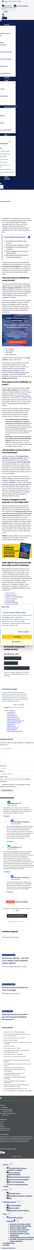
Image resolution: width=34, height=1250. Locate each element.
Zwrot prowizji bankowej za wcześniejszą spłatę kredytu (18, 1090)
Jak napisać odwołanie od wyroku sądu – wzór (15, 1088)
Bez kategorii (10, 712)
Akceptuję (17, 637)
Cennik (6, 78)
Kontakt (7, 179)
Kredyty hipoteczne (12, 719)
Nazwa (2, 771)
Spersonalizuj (16, 642)
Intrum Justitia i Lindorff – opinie (12, 1048)
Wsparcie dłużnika (12, 727)
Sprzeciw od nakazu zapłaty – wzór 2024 (14, 1038)
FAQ (10, 1198)
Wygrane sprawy (9, 1202)
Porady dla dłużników (12, 722)
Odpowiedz (6, 816)
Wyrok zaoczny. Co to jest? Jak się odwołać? (15, 1056)
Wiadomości (10, 726)
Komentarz (3, 766)
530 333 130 (5, 1107)
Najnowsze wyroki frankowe (11, 1040)
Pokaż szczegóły (23, 632)
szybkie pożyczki (17, 220)
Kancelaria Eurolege (5, 201)
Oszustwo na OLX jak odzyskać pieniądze (14, 1032)
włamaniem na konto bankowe (10, 370)
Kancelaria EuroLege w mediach (20, 1196)
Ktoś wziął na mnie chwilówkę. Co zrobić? (17, 245)
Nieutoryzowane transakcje (17, 707)
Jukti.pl (20, 1156)
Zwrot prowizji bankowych (18, 1184)
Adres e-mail (4, 776)
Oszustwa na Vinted (9, 1046)
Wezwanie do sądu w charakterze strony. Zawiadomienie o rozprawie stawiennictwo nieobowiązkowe (14, 1069)
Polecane (10, 1221)
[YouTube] (6, 18)
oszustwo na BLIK (10, 601)
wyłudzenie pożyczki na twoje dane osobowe (14, 484)
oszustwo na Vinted (10, 595)
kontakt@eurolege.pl (7, 1109)
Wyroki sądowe (11, 729)
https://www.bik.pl (11, 462)
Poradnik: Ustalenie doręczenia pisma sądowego (21, 1240)
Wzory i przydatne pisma (13, 731)
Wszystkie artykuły (16, 1218)
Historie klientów (11, 715)
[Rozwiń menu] (1, 187)
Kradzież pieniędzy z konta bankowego (20, 1235)
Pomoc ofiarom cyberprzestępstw (14, 1174)
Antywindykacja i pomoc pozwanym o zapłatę (17, 1169)
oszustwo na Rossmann (11, 604)
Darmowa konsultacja (11, 182)
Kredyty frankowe (11, 717)
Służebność (10, 724)
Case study (10, 714)
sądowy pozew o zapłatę (23, 396)
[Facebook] (3, 18)
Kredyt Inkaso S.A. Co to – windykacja (13, 1054)
